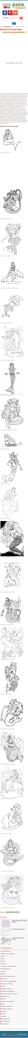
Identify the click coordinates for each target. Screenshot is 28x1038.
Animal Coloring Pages (8, 953)
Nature (4, 998)
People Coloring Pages (8, 1001)
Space (3, 1013)
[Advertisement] (14, 48)
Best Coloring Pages (10, 32)
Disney (4, 973)
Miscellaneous (6, 996)
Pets (3, 1003)
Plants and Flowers (7, 1006)
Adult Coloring (6, 951)
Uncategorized (6, 1021)
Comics (4, 971)
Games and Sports (7, 988)
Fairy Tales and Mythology (9, 26)
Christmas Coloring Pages (9, 966)
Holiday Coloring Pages (8, 991)
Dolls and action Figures (8, 976)
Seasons (4, 1011)
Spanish (4, 1016)
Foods (3, 986)
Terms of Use (15, 1036)
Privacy (5, 1036)
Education (4, 978)
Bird (3, 958)
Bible (3, 956)
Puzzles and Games (7, 1008)
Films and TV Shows (7, 983)
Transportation (6, 1019)
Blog (3, 961)
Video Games (5, 1024)
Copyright (10, 1036)
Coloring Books (6, 968)
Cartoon (4, 963)
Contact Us (21, 1036)
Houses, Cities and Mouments (10, 993)
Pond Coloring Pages (18, 929)
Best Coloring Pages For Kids (11, 1034)
